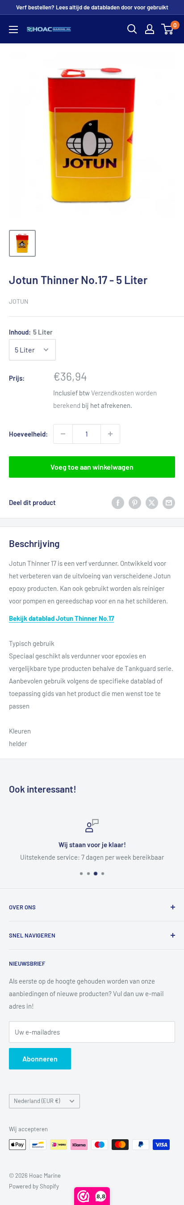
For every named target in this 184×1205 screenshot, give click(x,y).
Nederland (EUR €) (37, 1100)
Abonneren (40, 1058)
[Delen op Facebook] (118, 502)
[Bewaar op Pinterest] (135, 502)
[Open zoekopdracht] (132, 29)
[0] (167, 29)
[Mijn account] (149, 29)
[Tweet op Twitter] (152, 502)
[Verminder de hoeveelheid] (63, 433)
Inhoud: (31, 332)
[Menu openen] (13, 29)
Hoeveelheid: (28, 434)
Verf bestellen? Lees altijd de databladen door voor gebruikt (92, 7)
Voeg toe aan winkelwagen (92, 466)
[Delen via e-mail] (169, 502)
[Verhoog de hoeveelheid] (110, 433)
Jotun (18, 301)
